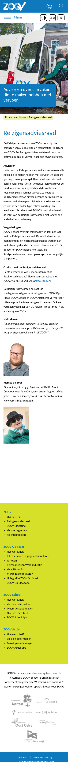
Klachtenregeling (16, 535)
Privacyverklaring (42, 757)
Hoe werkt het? (15, 552)
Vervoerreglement (17, 530)
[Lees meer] (21, 700)
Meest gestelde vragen (20, 574)
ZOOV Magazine (16, 526)
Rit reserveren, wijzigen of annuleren (28, 556)
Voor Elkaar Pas (16, 569)
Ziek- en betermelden (19, 604)
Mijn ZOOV (49, 6)
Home (22, 117)
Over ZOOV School (17, 613)
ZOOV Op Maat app (18, 583)
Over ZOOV (13, 517)
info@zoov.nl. (43, 281)
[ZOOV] (14, 6)
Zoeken (61, 6)
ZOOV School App (17, 617)
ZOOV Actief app (16, 647)
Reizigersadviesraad (18, 521)
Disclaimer (22, 757)
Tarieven (12, 560)
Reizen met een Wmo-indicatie (24, 565)
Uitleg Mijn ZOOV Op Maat (22, 578)
